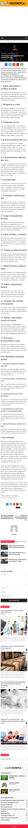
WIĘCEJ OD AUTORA (21, 541)
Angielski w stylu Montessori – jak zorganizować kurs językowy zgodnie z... (14, 720)
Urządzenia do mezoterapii (6, 804)
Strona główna (4, 41)
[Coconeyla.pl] (14, 3)
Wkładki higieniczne (5, 813)
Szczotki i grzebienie (5, 819)
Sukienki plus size (12, 53)
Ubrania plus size (4, 53)
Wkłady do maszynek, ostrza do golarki (9, 817)
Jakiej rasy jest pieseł (14, 789)
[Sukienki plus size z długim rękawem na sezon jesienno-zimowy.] (4, 561)
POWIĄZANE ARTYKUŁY (8, 541)
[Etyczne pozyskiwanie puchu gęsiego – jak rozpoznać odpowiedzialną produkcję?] (14, 699)
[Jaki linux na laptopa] (4, 784)
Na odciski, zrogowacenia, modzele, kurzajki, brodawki (12, 800)
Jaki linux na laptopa (14, 782)
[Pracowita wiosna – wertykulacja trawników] (4, 777)
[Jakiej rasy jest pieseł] (4, 791)
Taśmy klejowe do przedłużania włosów (9, 802)
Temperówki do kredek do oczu (8, 815)
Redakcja (6, 59)
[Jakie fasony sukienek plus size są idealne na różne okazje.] (4, 554)
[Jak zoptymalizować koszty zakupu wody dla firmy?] (14, 625)
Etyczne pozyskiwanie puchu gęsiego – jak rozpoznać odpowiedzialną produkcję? (13, 683)
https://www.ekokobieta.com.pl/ (8, 497)
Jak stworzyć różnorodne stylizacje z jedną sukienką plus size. (21, 518)
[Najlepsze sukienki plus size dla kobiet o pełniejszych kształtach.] (4, 547)
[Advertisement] (14, 21)
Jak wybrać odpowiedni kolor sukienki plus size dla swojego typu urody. (7, 517)
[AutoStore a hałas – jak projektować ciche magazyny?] (14, 661)
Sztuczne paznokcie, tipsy (6, 806)
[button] (26, 38)
